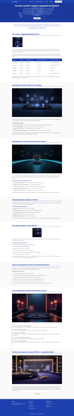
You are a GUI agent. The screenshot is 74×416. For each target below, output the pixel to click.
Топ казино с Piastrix (18, 25)
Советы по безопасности (33, 27)
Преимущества (31, 406)
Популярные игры (47, 25)
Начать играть (37, 393)
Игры (47, 1)
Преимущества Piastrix (39, 1)
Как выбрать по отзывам (28, 25)
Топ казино (31, 1)
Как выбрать (31, 405)
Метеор (16, 1)
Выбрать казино (37, 18)
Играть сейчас (58, 1)
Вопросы (51, 1)
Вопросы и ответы (42, 27)
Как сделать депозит (55, 25)
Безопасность (48, 405)
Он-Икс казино (26, 54)
